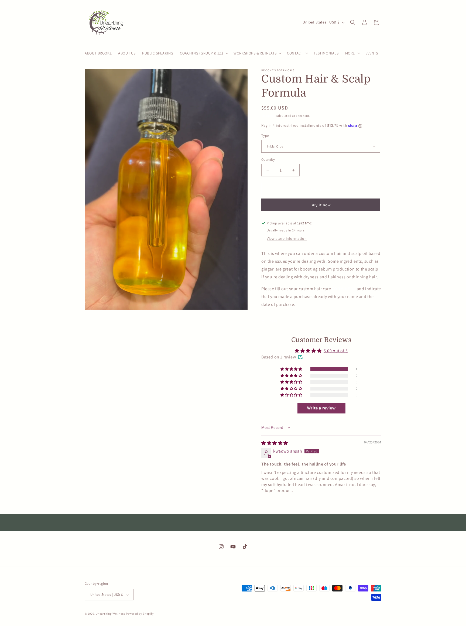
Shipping (268, 116)
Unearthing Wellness (111, 613)
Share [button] (272, 321)
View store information (287, 238)
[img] (274, 443)
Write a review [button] (321, 408)
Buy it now (320, 204)
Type (265, 135)
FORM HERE (344, 289)
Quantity (268, 159)
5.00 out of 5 (336, 351)
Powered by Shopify (140, 613)
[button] (203, 53)
